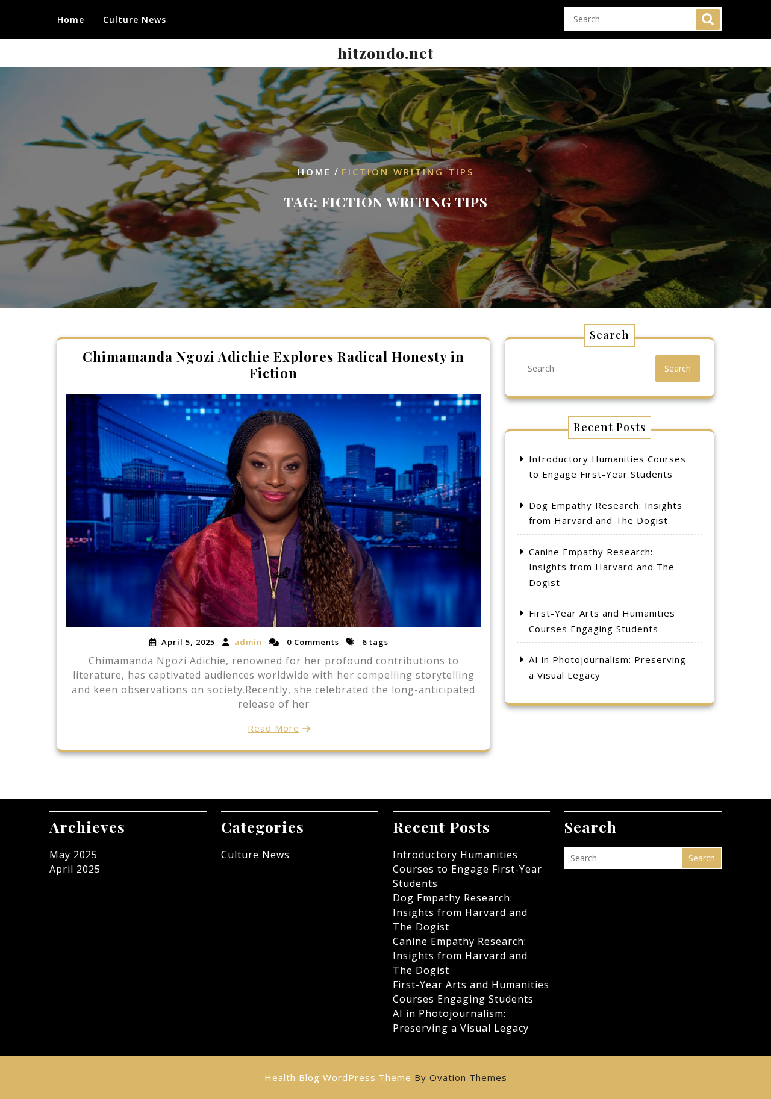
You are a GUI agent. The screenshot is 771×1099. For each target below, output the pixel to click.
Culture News (134, 19)
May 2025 (73, 854)
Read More (273, 728)
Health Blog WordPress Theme (385, 1077)
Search (708, 19)
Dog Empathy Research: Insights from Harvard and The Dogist (460, 912)
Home (70, 19)
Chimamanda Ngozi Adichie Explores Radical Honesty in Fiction (273, 364)
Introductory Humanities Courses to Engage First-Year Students (467, 869)
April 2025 (75, 869)
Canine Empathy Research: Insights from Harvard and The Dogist (602, 567)
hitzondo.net (385, 53)
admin (248, 642)
